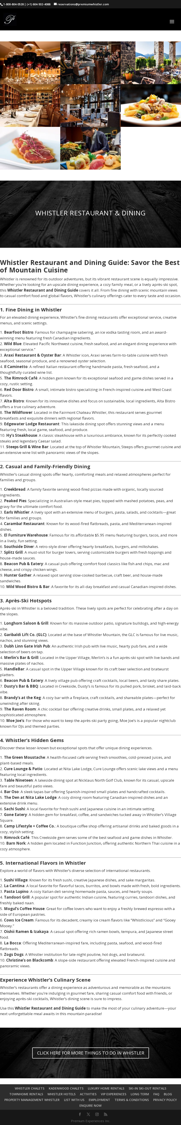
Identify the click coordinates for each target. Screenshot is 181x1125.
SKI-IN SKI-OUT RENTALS (147, 1088)
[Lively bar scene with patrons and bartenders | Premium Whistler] (90, 82)
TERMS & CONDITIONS (132, 1100)
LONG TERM (140, 1094)
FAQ (156, 1094)
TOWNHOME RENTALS (26, 1094)
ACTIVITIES (88, 1094)
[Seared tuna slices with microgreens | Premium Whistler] (30, 168)
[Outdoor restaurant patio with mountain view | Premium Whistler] (151, 82)
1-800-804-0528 (13, 4)
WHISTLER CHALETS (29, 1088)
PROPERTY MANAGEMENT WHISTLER (32, 1100)
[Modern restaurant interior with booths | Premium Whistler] (90, 125)
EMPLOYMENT (99, 1100)
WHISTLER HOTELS (61, 1094)
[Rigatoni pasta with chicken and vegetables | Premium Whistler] (151, 125)
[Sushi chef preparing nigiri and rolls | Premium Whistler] (90, 168)
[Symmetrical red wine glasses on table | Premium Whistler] (30, 82)
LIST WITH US (74, 1100)
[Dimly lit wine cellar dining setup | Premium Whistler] (30, 125)
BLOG (168, 1094)
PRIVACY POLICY (165, 1100)
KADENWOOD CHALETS (66, 1088)
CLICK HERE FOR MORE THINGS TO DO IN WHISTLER (90, 1053)
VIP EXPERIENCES (113, 1094)
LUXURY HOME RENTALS (106, 1088)
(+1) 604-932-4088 (38, 4)
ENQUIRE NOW (90, 1105)
